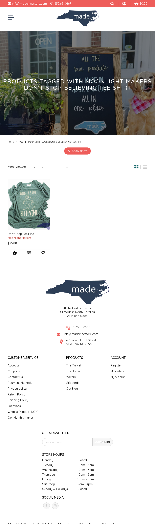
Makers (71, 377)
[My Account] (124, 4)
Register (116, 365)
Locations (14, 406)
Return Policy (16, 394)
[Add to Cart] (15, 253)
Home (11, 142)
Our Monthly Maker (20, 417)
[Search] (112, 3)
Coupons (14, 371)
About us (14, 365)
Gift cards (72, 383)
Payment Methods (20, 383)
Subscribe (103, 441)
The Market (73, 365)
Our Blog (72, 388)
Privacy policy (17, 388)
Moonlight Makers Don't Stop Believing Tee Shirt (54, 142)
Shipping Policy (18, 400)
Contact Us (15, 377)
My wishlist (118, 377)
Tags (21, 142)
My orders (117, 371)
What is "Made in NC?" (23, 412)
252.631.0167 (81, 327)
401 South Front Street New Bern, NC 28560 (81, 342)
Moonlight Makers (19, 237)
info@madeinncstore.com (81, 334)
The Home (73, 371)
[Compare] (29, 253)
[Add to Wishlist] (43, 253)
